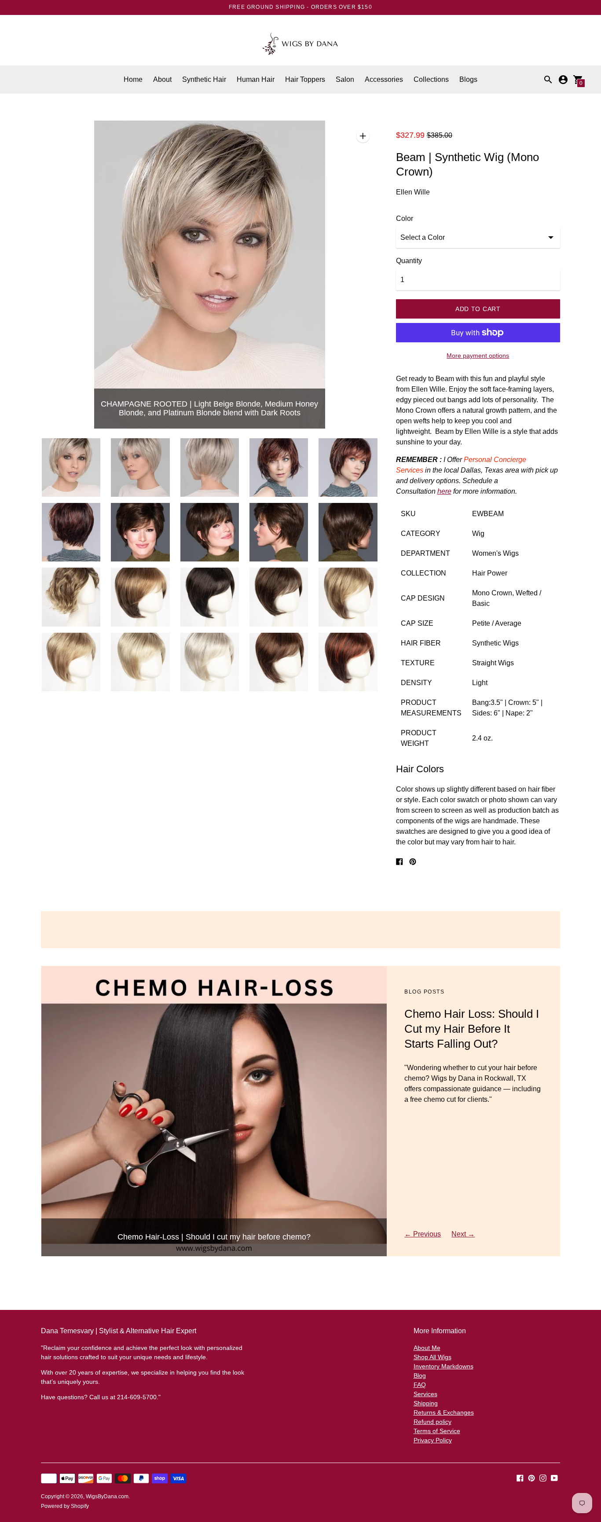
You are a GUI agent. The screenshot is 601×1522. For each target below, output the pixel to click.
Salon (345, 79)
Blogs (468, 79)
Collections (431, 79)
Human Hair (256, 79)
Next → (463, 1234)
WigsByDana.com (107, 1496)
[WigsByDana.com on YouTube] (554, 1477)
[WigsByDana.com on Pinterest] (531, 1477)
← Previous (422, 1234)
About (162, 79)
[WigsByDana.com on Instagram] (542, 1477)
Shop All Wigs (432, 1357)
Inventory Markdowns (443, 1366)
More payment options (478, 355)
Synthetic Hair (204, 79)
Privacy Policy (433, 1440)
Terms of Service (437, 1430)
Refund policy (432, 1421)
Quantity (409, 260)
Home (133, 79)
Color (404, 218)
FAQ (420, 1384)
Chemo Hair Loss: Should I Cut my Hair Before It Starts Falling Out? (471, 1028)
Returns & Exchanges (444, 1412)
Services (425, 1393)
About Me (427, 1347)
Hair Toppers (305, 79)
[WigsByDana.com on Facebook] (520, 1477)
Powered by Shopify (65, 1506)
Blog (420, 1375)
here (444, 491)
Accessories (384, 79)
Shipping (426, 1403)
